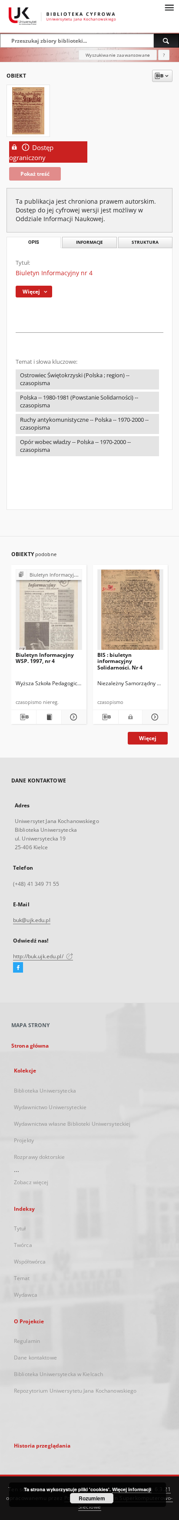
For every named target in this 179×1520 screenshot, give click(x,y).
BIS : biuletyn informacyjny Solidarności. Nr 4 (120, 661)
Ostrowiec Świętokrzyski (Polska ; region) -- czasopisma (74, 379)
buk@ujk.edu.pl (31, 920)
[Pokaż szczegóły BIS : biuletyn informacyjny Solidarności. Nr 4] (153, 717)
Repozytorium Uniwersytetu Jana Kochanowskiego (75, 1390)
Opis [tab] (33, 242)
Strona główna (30, 1045)
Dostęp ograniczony (31, 152)
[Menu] (169, 7)
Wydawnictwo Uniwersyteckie (50, 1107)
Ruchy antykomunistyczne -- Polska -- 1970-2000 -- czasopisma (84, 423)
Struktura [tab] (145, 242)
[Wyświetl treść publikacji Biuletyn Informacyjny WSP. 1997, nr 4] (48, 717)
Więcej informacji (131, 1489)
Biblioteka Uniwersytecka (45, 1090)
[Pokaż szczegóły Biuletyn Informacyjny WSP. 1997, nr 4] (72, 717)
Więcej (147, 738)
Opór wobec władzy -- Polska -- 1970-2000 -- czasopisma (75, 446)
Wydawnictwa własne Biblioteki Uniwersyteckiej (72, 1123)
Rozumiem (92, 1498)
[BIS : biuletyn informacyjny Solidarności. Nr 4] (130, 612)
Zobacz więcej (31, 1182)
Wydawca (25, 1294)
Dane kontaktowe (35, 1357)
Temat (22, 1278)
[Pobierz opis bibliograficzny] (23, 717)
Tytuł (20, 1228)
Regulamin (27, 1341)
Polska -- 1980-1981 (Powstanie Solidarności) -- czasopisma (79, 401)
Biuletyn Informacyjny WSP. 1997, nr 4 (45, 658)
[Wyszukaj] (166, 41)
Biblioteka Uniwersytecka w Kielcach (58, 1374)
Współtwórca (30, 1261)
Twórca (23, 1245)
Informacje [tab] (89, 242)
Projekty (24, 1140)
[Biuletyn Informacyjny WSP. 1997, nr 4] (49, 612)
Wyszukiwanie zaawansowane (118, 55)
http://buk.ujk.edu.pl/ (39, 956)
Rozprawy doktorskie (39, 1157)
